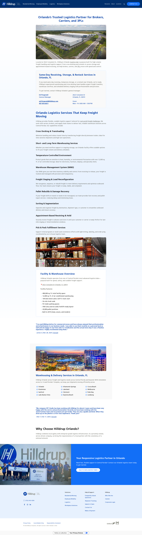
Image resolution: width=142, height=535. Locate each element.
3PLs (79, 66)
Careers (107, 499)
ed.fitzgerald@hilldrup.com (48, 101)
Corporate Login (110, 502)
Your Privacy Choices (76, 533)
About (113, 4)
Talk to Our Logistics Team (88, 470)
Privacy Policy (26, 523)
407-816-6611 (43, 103)
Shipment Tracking (90, 501)
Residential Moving (28, 4)
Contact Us (133, 4)
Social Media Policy (39, 523)
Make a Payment (90, 510)
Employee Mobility (42, 4)
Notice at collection (60, 533)
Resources (107, 4)
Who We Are (109, 495)
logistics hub (74, 62)
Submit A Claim (89, 504)
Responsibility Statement (54, 523)
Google (55, 333)
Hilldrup (11, 4)
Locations (118, 4)
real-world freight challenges (90, 121)
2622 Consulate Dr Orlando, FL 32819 (55, 285)
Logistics (52, 4)
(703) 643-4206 (29, 500)
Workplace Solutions (63, 4)
